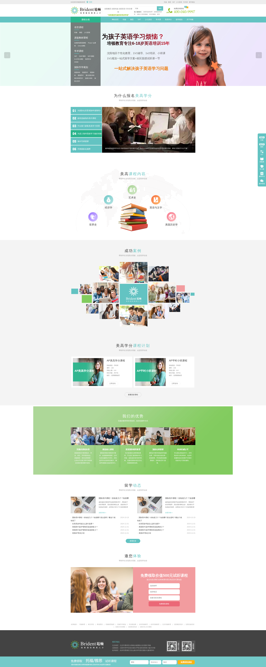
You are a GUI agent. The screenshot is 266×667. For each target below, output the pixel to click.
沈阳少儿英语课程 (142, 14)
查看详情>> (102, 512)
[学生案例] (133, 294)
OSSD (76, 62)
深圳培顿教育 (143, 624)
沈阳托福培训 (190, 624)
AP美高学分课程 (116, 360)
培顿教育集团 (110, 624)
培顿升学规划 (121, 624)
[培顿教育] (86, 10)
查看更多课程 (133, 395)
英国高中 (81, 75)
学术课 (185, 2)
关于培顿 (190, 19)
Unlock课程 (81, 46)
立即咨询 (112, 383)
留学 (158, 14)
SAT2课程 (91, 56)
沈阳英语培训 (132, 627)
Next (259, 55)
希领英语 (100, 624)
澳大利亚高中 (78, 78)
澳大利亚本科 (90, 75)
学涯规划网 (132, 624)
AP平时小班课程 (178, 360)
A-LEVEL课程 (78, 59)
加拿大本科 (88, 78)
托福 (165, 2)
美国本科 (77, 72)
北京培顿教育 (166, 624)
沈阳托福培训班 (148, 12)
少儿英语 (179, 2)
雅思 (169, 2)
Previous (7, 55)
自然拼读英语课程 (80, 43)
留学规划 (192, 2)
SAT (173, 2)
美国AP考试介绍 (78, 533)
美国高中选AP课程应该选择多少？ (85, 527)
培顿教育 (82, 624)
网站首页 (115, 19)
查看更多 (133, 541)
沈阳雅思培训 (178, 624)
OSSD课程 (152, 14)
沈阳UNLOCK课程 (146, 627)
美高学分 (168, 19)
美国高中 (85, 72)
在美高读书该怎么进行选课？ (83, 524)
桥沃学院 (91, 624)
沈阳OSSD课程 (120, 627)
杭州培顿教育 (155, 624)
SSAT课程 (82, 56)
